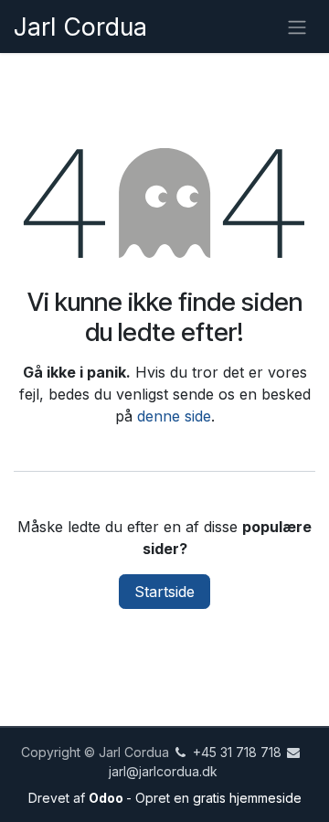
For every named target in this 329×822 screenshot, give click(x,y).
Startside (164, 591)
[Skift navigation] (297, 26)
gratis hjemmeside (247, 798)
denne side (174, 416)
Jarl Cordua (80, 26)
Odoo (107, 798)
